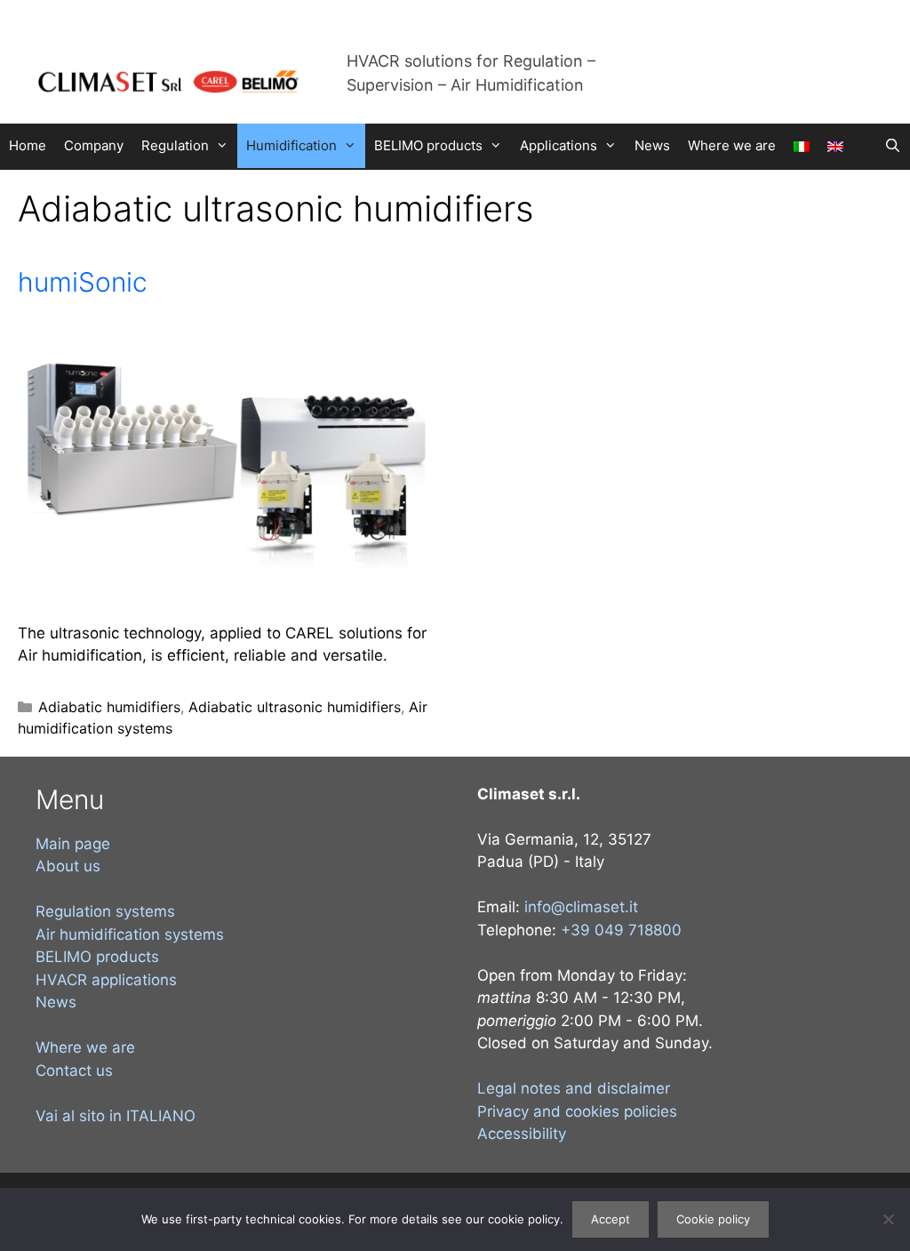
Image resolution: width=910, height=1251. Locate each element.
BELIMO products (428, 145)
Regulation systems (105, 911)
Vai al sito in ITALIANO (116, 1116)
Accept (610, 1219)
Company (94, 145)
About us (68, 866)
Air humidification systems (130, 934)
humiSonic (83, 282)
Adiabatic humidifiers (109, 707)
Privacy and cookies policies (577, 1111)
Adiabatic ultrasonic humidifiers (294, 707)
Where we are (732, 145)
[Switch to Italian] (801, 147)
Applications (558, 145)
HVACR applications (106, 980)
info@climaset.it (581, 907)
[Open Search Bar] (892, 146)
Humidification (291, 145)
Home (27, 145)
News (652, 145)
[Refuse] (888, 1219)
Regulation (175, 145)
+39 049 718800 (621, 930)
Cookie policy (713, 1219)
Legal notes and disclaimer (573, 1088)
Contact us (74, 1070)
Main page (73, 844)
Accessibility (521, 1134)
